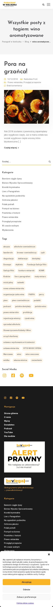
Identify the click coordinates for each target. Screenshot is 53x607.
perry (41, 294)
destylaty (36, 259)
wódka (6, 360)
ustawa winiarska (11, 348)
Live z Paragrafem (11, 191)
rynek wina (29, 318)
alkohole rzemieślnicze (24, 247)
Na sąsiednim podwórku (13, 196)
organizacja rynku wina (13, 294)
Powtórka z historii (11, 213)
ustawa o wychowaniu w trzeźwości (19, 342)
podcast (7, 306)
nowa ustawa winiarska (13, 288)
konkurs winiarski (26, 270)
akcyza (6, 247)
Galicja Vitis (8, 270)
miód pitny (8, 282)
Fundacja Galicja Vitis (36, 264)
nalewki (20, 282)
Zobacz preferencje (26, 597)
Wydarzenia (7, 230)
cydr (43, 253)
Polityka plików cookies (25, 603)
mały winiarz (40, 276)
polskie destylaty (23, 306)
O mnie (7, 417)
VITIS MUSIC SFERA (32, 348)
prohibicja (27, 312)
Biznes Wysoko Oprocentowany (17, 183)
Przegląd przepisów (32, 82)
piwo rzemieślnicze (20, 300)
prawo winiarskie (11, 312)
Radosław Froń (30, 79)
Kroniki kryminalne (11, 187)
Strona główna (11, 413)
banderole (8, 253)
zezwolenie (37, 360)
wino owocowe (32, 354)
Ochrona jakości (10, 200)
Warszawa (8, 354)
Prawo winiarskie (15, 82)
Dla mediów (9, 436)
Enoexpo (7, 264)
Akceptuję (26, 582)
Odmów (26, 589)
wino (19, 354)
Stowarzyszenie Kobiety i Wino (17, 330)
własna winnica (20, 360)
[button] (49, 554)
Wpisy (7, 421)
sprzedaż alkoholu (11, 324)
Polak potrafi (8, 204)
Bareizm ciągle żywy (12, 178)
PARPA (32, 294)
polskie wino (40, 306)
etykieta (19, 264)
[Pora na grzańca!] (26, 108)
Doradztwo (9, 425)
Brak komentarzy (14, 85)
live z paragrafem (22, 276)
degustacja (8, 259)
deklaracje (23, 259)
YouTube (8, 432)
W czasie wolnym (10, 225)
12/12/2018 (12, 79)
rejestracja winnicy (11, 318)
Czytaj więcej (10, 148)
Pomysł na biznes (10, 208)
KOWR (41, 270)
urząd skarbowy (10, 336)
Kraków (6, 276)
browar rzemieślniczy (26, 253)
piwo (5, 300)
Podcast (8, 428)
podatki (37, 300)
